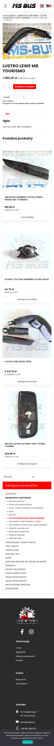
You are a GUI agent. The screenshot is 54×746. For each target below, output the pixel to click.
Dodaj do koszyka (24, 86)
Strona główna (9, 15)
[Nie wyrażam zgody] (50, 737)
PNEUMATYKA (12, 554)
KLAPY (11, 511)
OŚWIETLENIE (12, 550)
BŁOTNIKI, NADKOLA (17, 501)
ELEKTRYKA (11, 493)
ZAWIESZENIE (11, 588)
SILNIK (8, 557)
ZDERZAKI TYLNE (15, 538)
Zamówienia (21, 683)
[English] (42, 5)
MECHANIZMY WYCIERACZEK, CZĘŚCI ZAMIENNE (28, 525)
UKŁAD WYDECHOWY (16, 580)
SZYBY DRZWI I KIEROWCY (19, 531)
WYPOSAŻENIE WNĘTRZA (17, 584)
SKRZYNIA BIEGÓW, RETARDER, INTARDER (26, 561)
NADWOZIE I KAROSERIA (28, 15)
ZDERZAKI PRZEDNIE (17, 535)
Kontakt (19, 660)
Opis (7, 113)
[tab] (7, 113)
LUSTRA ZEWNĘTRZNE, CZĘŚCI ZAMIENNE (25, 16)
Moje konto (21, 679)
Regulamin (21, 652)
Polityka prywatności (25, 656)
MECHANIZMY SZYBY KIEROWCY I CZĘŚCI (25, 521)
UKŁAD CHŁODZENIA (15, 569)
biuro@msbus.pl (27, 722)
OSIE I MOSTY (12, 546)
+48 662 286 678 (28, 728)
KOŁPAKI (12, 514)
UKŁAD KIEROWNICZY (16, 577)
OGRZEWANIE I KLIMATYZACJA (20, 542)
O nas (18, 648)
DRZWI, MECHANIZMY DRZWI (20, 504)
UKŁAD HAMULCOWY (15, 573)
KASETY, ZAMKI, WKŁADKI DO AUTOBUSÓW (26, 508)
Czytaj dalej (27, 217)
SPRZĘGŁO (10, 565)
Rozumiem (27, 742)
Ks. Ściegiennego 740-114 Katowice (28, 714)
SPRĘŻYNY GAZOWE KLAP (19, 528)
